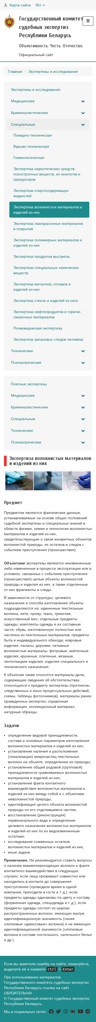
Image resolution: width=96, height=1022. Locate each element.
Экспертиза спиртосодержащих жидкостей (41, 193)
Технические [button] (22, 351)
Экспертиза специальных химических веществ (46, 270)
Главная (15, 71)
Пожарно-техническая (32, 135)
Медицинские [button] (23, 101)
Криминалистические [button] (29, 113)
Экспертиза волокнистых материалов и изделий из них (47, 209)
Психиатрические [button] (26, 362)
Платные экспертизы (29, 384)
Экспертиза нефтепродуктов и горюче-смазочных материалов (47, 314)
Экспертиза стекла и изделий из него (45, 300)
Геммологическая (28, 157)
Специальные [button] (23, 124)
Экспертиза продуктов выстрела (41, 256)
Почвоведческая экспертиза (37, 328)
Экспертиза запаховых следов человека (48, 339)
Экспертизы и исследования (53, 71)
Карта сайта (20, 5)
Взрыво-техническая (31, 146)
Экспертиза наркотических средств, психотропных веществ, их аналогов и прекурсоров (46, 174)
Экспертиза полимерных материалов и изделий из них (47, 242)
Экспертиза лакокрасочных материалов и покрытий (48, 226)
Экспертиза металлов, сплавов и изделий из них (42, 287)
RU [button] (39, 5)
